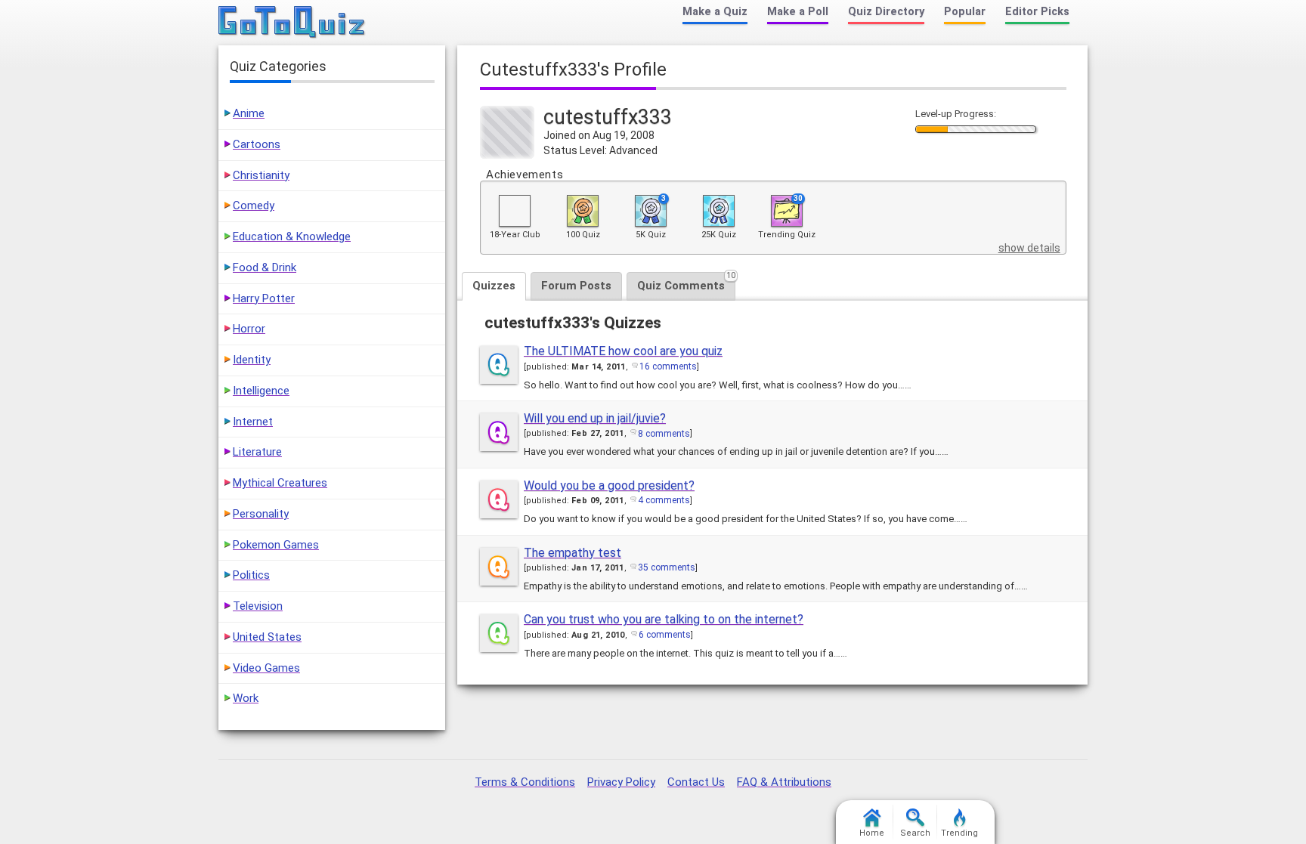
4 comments (664, 500)
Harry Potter (264, 298)
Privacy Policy (621, 782)
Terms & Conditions (525, 782)
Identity (252, 359)
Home (871, 833)
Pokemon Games (276, 545)
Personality (261, 514)
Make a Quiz (714, 11)
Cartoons (256, 144)
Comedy (253, 205)
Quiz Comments (686, 282)
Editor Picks (1037, 11)
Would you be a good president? (609, 485)
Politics (251, 575)
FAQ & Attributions (784, 782)
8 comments (664, 433)
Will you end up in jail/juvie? (595, 418)
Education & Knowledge (292, 236)
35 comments (666, 567)
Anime (249, 113)
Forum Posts (576, 285)
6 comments (665, 634)
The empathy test (572, 553)
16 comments (668, 366)
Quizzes (493, 285)
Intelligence (261, 390)
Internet (253, 421)
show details (1029, 248)
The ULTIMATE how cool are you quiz (623, 351)
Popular (965, 11)
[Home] (292, 22)
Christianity (261, 175)
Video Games (266, 668)
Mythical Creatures (280, 483)
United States (267, 637)
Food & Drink (264, 267)
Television (258, 606)
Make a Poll (797, 11)
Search (915, 833)
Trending (959, 833)
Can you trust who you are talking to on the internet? (663, 619)
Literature (257, 452)
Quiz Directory (886, 11)
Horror (249, 328)
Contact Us (696, 782)
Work (245, 698)
